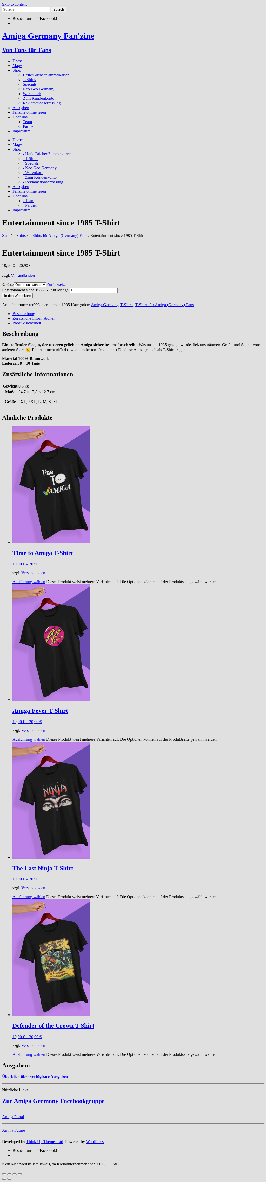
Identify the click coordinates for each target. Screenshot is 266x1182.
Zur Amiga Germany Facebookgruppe (53, 1101)
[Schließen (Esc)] (20, 1174)
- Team (28, 200)
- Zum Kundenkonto (40, 177)
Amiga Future (13, 1130)
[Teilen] (14, 1174)
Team (27, 121)
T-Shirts (29, 79)
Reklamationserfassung (42, 103)
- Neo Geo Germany (40, 168)
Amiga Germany (104, 305)
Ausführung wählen (28, 581)
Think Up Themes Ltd (44, 1141)
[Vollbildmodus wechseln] (9, 1174)
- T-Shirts (30, 158)
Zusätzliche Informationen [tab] (33, 318)
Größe (8, 284)
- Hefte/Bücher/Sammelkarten (47, 154)
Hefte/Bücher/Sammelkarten (46, 75)
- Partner (30, 205)
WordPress (95, 1141)
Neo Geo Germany (38, 89)
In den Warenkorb (17, 296)
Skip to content (14, 4)
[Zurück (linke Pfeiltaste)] (4, 1179)
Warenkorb (32, 93)
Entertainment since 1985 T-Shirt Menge (35, 290)
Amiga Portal (13, 1116)
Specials (29, 84)
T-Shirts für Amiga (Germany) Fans (58, 235)
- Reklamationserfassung (43, 182)
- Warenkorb (33, 172)
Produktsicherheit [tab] (26, 323)
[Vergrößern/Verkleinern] (4, 1174)
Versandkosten (23, 275)
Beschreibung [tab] (23, 313)
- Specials (31, 163)
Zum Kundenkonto (38, 98)
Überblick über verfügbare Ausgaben (35, 1076)
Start (6, 235)
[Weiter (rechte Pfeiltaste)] (9, 1179)
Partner (29, 126)
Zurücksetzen (57, 284)
